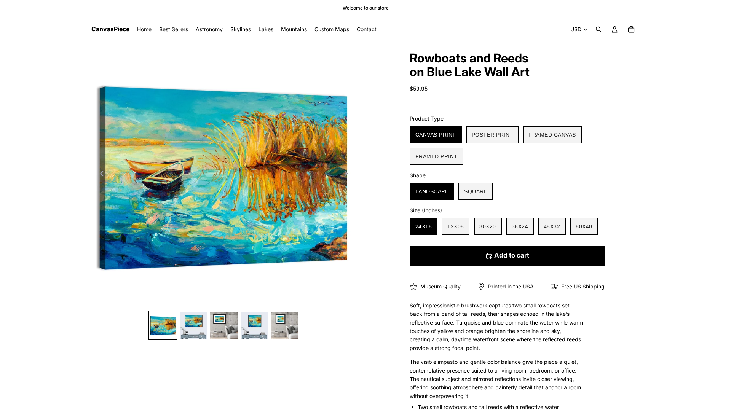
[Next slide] (348, 174)
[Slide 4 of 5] (254, 325)
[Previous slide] (99, 174)
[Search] (598, 29)
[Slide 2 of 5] (193, 325)
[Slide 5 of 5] (284, 325)
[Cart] (631, 29)
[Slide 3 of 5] (224, 325)
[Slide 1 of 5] (163, 325)
